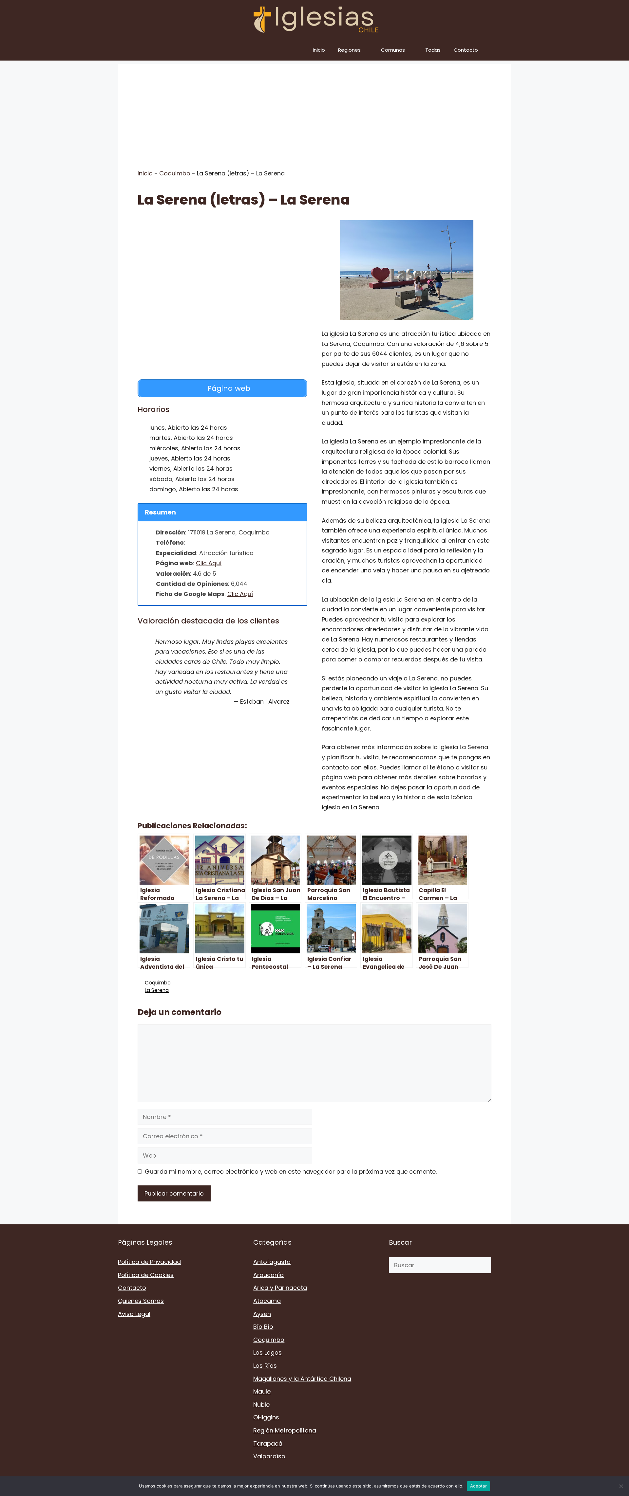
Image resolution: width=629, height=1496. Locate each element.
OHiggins (266, 1417)
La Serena (157, 990)
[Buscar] (501, 1265)
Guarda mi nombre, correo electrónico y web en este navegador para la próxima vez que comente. (291, 1171)
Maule (262, 1391)
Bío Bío (263, 1327)
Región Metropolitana (284, 1430)
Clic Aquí (208, 563)
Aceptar (478, 1485)
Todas (433, 49)
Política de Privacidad (149, 1262)
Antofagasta (272, 1262)
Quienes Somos (141, 1301)
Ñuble (261, 1404)
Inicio (319, 49)
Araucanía (268, 1275)
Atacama (267, 1301)
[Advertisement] (314, 109)
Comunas (393, 49)
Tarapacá (267, 1443)
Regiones (349, 49)
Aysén (262, 1314)
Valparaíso (269, 1456)
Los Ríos (265, 1365)
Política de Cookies (146, 1275)
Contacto (466, 49)
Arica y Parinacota (280, 1288)
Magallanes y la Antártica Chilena (302, 1379)
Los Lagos (267, 1352)
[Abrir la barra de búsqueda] (501, 50)
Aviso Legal (134, 1314)
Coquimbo (174, 173)
